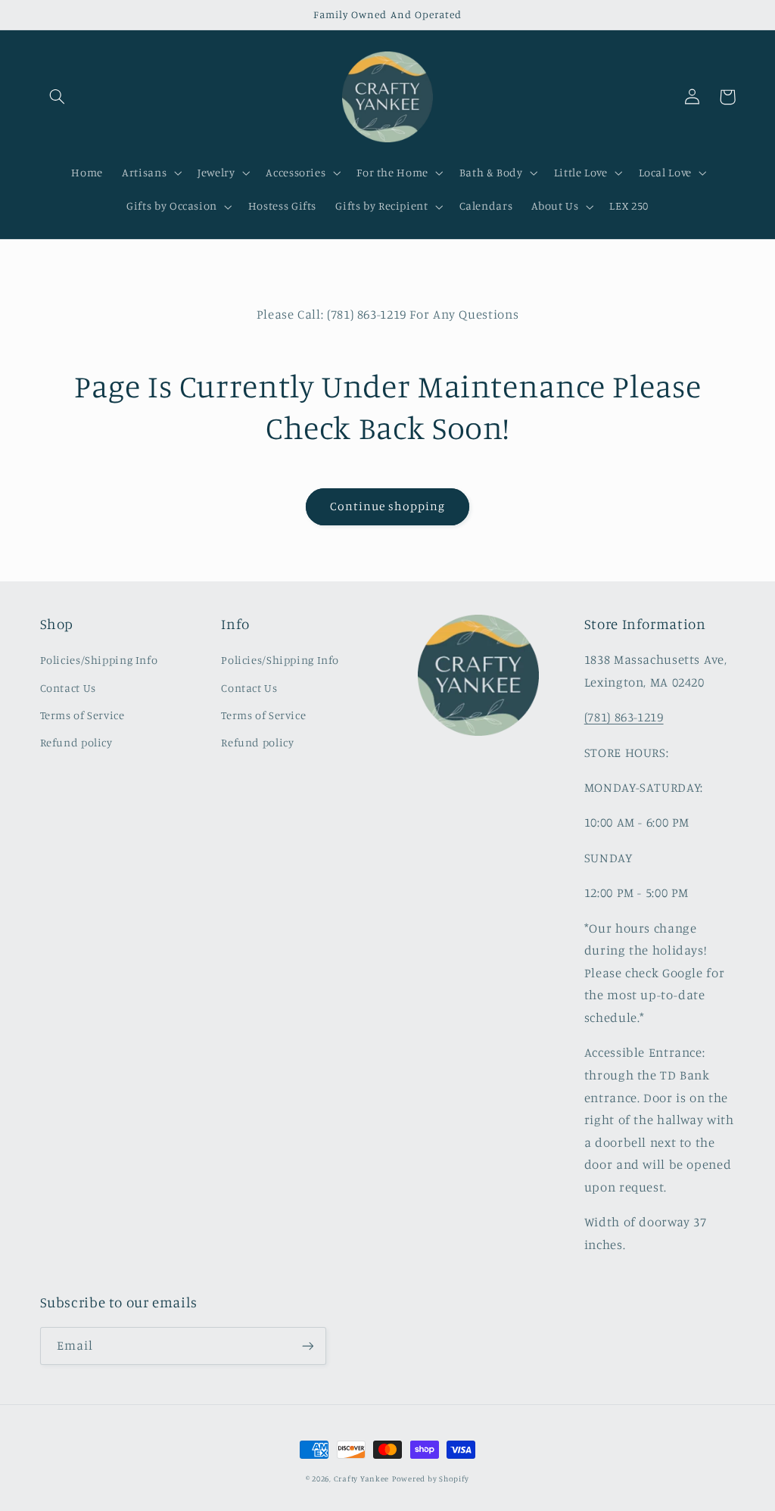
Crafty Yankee (362, 1478)
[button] (57, 96)
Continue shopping (388, 506)
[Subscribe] (307, 1345)
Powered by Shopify (430, 1478)
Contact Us (68, 687)
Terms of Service (82, 715)
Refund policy (76, 742)
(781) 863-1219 (624, 716)
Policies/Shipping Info (99, 659)
